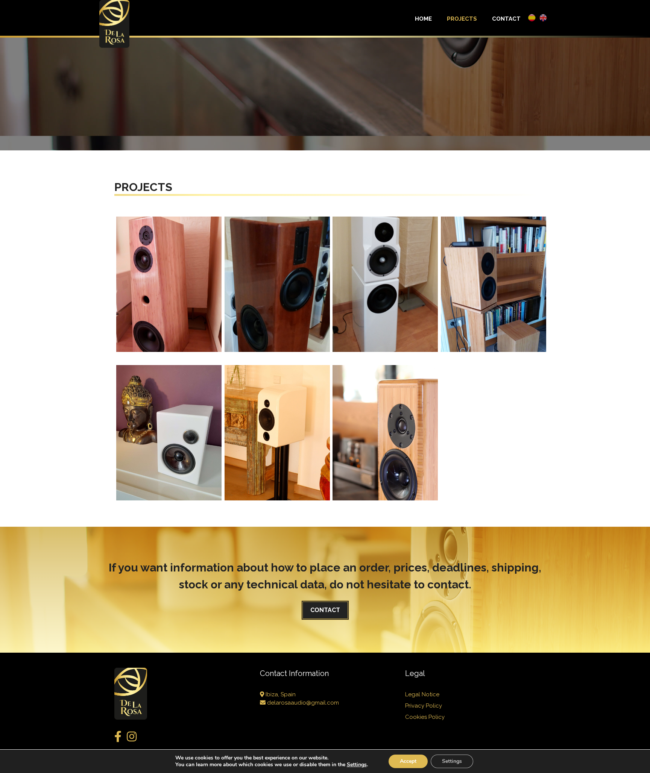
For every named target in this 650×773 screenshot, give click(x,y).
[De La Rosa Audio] (114, 23)
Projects (462, 18)
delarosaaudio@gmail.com (302, 702)
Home (423, 18)
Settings (452, 761)
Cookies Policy (425, 717)
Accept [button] (408, 761)
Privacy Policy (423, 705)
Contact (506, 18)
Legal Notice (422, 694)
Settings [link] (357, 764)
